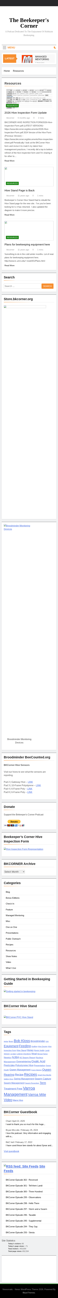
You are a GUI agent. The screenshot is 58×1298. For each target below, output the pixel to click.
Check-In (10, 903)
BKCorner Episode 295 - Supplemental (23, 1221)
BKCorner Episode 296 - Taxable (21, 1215)
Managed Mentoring (15, 915)
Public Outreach (13, 939)
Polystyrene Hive (24, 1065)
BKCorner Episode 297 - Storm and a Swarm (26, 1209)
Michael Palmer (42, 1054)
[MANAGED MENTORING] (27, 60)
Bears (11, 1041)
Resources (12, 106)
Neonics (7, 1057)
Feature (9, 909)
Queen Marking (36, 1070)
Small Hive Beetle (44, 1075)
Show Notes (11, 956)
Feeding (25, 1046)
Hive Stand (21, 1050)
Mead (34, 1054)
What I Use (11, 968)
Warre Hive (18, 1100)
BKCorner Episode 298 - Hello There (22, 1203)
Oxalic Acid (38, 1061)
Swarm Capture (43, 1078)
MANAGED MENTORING (42, 58)
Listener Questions (24, 1054)
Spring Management (24, 1078)
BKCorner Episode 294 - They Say (22, 1226)
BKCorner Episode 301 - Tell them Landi (24, 1185)
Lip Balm (13, 1054)
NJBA (15, 1057)
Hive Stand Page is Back (20, 190)
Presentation (39, 1065)
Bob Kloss (22, 1041)
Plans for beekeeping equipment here (27, 244)
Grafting (34, 1047)
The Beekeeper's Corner (29, 23)
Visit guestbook (11, 1151)
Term (43, 1082)
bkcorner (10, 118)
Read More (9, 161)
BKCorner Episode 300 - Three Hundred (24, 1191)
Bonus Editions (13, 898)
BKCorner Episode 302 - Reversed (22, 1180)
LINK (30, 782)
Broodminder (38, 1041)
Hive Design (42, 1047)
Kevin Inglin (39, 1050)
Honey (30, 1050)
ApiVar (6, 1041)
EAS (47, 1041)
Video (8, 962)
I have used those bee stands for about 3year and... (29, 1145)
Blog (8, 892)
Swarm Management (14, 1083)
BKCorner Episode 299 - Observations (23, 1197)
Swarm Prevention (32, 1083)
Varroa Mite (37, 1094)
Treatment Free (13, 1088)
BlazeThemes (29, 1293)
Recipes (9, 944)
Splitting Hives (8, 1079)
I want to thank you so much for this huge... (25, 1124)
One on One (11, 927)
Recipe (19, 1074)
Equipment (11, 1046)
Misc (8, 921)
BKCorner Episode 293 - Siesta (20, 1232)
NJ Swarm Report (27, 1058)
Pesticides (9, 1065)
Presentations (12, 933)
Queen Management (20, 1069)
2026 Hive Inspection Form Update (26, 112)
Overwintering (23, 1061)
